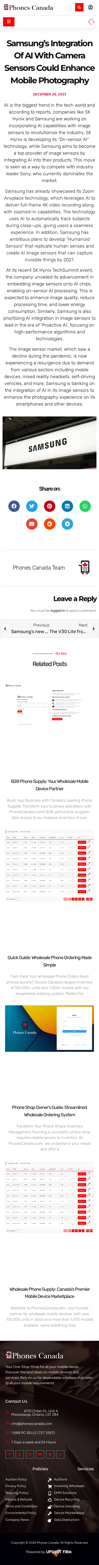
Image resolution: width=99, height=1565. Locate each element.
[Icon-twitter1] (19, 1454)
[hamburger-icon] (8, 21)
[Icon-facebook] (9, 1454)
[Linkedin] (50, 1454)
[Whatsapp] (60, 1454)
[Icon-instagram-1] (30, 1454)
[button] (79, 7)
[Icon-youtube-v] (40, 1454)
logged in (58, 610)
